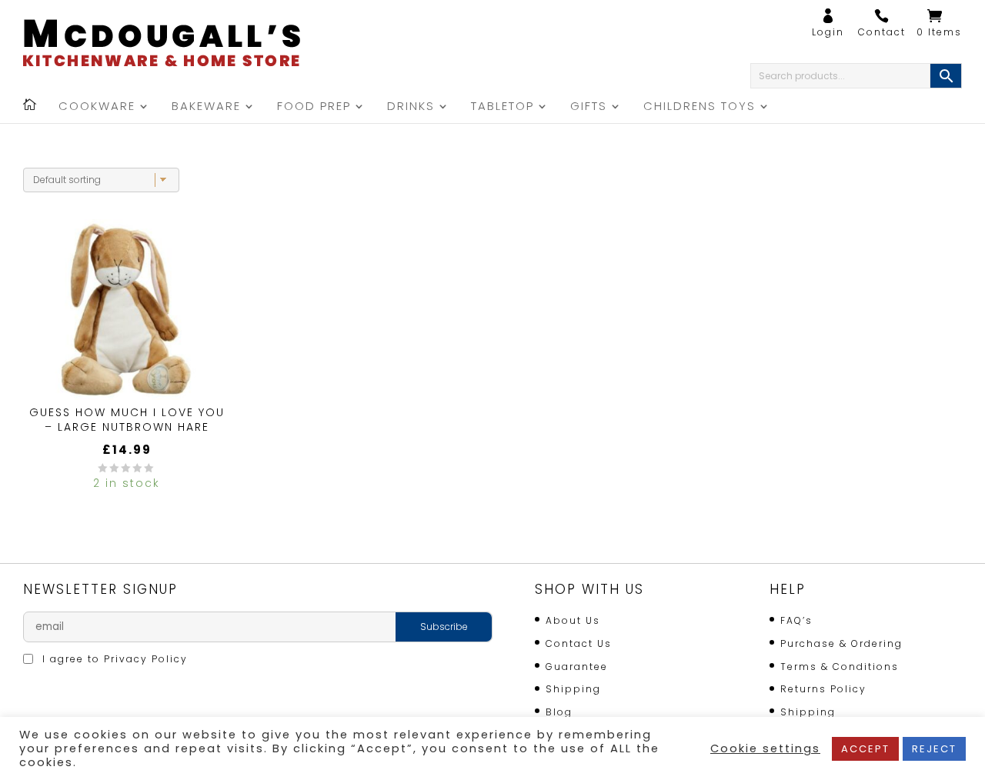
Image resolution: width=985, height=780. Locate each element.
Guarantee (577, 666)
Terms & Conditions (839, 666)
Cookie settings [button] (765, 748)
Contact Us (579, 643)
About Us (573, 620)
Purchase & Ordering (841, 643)
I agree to (113, 658)
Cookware (96, 107)
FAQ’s (796, 620)
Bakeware (206, 107)
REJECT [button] (934, 749)
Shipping (573, 688)
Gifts (588, 107)
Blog (559, 711)
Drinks (411, 107)
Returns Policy (823, 688)
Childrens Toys (699, 107)
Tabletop (502, 107)
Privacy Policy (146, 658)
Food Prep (314, 107)
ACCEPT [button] (865, 749)
